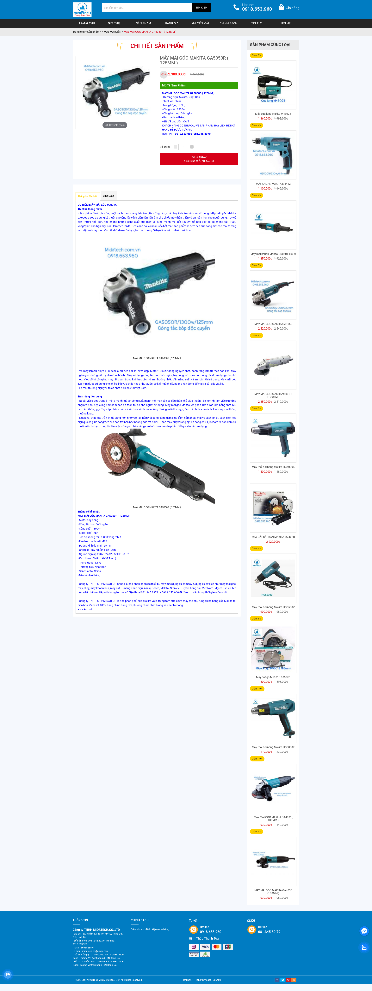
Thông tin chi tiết (87, 196)
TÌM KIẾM (201, 7)
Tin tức (256, 23)
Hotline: (257, 7)
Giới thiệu (115, 23)
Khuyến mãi (200, 23)
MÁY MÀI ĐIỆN (113, 31)
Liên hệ (285, 23)
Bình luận (108, 195)
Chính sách (228, 23)
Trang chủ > (80, 31)
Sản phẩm (143, 23)
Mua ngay (199, 159)
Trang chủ (87, 23)
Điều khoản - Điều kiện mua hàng (150, 929)
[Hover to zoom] (115, 92)
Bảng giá (171, 23)
